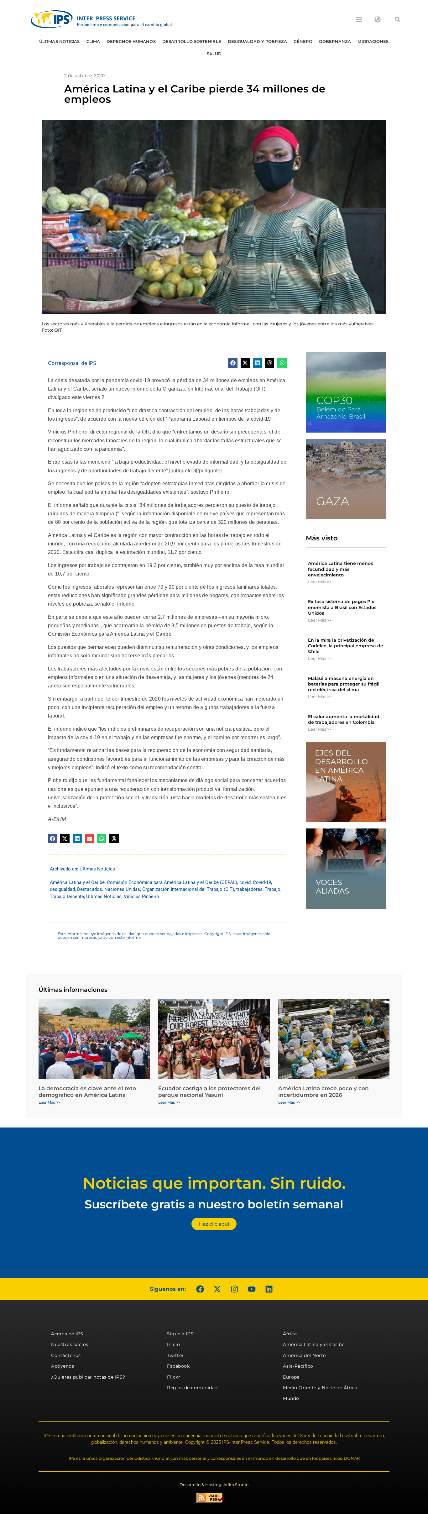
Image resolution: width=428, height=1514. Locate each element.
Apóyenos (62, 1366)
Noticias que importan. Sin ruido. (214, 1183)
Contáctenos (66, 1355)
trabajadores (249, 889)
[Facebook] (200, 1289)
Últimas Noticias (59, 41)
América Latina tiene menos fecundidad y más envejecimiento (340, 568)
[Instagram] (234, 1289)
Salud (214, 53)
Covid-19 (262, 882)
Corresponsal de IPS (72, 363)
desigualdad (62, 889)
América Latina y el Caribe (77, 882)
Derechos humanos (131, 41)
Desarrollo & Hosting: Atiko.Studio (214, 1484)
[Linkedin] (269, 1289)
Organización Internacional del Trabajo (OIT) (188, 889)
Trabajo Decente (67, 896)
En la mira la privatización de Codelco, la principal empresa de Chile (345, 645)
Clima (93, 41)
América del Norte (304, 1355)
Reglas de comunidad (192, 1387)
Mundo (291, 1398)
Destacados (89, 889)
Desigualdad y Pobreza (257, 41)
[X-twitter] (217, 1289)
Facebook (178, 1366)
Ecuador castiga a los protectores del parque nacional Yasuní (209, 1091)
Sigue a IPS (180, 1334)
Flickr (173, 1377)
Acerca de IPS (67, 1334)
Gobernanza (335, 41)
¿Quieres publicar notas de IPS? (88, 1377)
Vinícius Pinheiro (141, 896)
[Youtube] (251, 1289)
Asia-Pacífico (298, 1366)
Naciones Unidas (122, 889)
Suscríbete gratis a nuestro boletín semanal (214, 1204)
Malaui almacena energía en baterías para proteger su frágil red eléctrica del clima (343, 684)
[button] (397, 19)
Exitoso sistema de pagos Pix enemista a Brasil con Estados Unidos (342, 607)
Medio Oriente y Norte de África (320, 1387)
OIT (146, 431)
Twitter (175, 1355)
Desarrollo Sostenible (191, 41)
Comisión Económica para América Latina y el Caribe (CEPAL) (172, 882)
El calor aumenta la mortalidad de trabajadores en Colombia (343, 719)
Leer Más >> (319, 581)
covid (245, 882)
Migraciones (373, 41)
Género (303, 41)
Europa (291, 1377)
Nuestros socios (69, 1344)
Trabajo (272, 889)
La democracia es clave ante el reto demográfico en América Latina (87, 1091)
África (290, 1334)
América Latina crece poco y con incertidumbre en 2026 (323, 1091)
